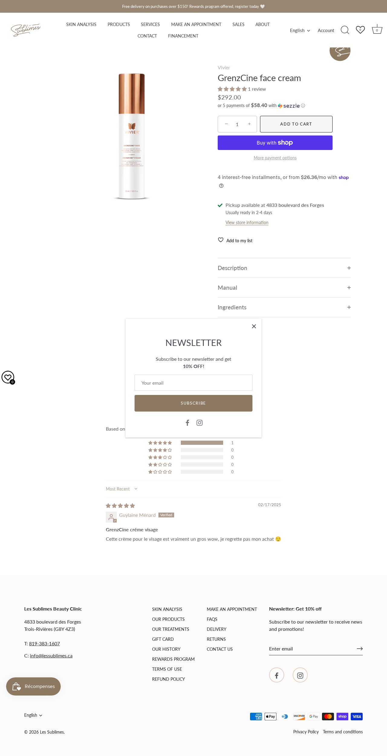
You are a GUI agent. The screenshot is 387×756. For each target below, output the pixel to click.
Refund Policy (168, 679)
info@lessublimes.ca (51, 655)
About (262, 24)
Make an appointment (196, 24)
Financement (183, 36)
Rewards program (173, 659)
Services (150, 24)
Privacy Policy (306, 731)
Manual (227, 287)
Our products (168, 619)
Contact (147, 36)
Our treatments (170, 629)
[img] (120, 505)
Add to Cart (296, 124)
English (297, 30)
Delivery (216, 629)
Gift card (163, 639)
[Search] (345, 30)
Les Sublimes (52, 732)
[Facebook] (187, 422)
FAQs (212, 619)
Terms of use (167, 669)
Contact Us (220, 649)
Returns (216, 639)
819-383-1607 (44, 643)
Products (119, 24)
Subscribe (193, 403)
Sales (239, 24)
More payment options (275, 157)
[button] (233, 89)
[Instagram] (200, 422)
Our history (166, 649)
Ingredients (232, 307)
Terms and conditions (343, 731)
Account (326, 30)
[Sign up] (360, 649)
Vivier (224, 67)
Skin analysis (81, 24)
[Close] (254, 326)
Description (232, 267)
